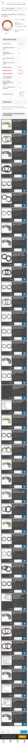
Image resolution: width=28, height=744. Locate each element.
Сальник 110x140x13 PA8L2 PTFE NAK (18, 401)
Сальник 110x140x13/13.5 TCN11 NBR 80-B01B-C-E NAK (19, 491)
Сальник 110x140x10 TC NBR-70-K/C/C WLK (19, 713)
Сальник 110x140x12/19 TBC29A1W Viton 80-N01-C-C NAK (19, 387)
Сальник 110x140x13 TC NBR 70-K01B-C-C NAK (19, 475)
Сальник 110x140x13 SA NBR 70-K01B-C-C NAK (19, 416)
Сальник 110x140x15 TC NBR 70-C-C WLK (19, 268)
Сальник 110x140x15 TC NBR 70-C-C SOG (19, 612)
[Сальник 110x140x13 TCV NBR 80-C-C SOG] (7, 302)
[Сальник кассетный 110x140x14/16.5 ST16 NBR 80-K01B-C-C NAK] (7, 257)
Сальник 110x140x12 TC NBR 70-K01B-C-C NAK (19, 357)
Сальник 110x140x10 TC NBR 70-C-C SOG (19, 283)
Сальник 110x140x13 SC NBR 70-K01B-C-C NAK (19, 431)
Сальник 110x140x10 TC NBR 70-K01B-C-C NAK (19, 150)
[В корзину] (24, 131)
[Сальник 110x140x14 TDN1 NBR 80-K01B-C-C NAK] (7, 554)
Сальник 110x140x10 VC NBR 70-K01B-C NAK (19, 327)
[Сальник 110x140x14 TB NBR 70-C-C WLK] (7, 213)
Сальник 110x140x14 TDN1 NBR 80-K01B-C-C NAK (19, 551)
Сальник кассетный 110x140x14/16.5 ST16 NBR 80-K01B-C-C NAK (19, 254)
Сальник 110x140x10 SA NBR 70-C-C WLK (19, 120)
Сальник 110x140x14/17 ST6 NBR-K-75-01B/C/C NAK (19, 700)
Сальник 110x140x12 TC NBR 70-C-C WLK (19, 165)
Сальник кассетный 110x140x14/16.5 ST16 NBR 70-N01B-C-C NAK (19, 658)
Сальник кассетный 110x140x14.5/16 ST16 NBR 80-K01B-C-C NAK (19, 565)
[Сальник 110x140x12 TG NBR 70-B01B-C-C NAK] (7, 376)
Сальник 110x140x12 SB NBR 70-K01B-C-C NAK (19, 342)
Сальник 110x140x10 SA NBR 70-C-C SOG (19, 135)
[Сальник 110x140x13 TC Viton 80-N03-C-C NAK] (7, 631)
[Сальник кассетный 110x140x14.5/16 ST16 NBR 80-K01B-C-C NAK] (7, 568)
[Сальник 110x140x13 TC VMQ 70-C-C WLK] (7, 33)
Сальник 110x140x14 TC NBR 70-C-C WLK (19, 224)
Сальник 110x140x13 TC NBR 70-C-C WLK (19, 194)
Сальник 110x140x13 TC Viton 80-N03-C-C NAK (19, 627)
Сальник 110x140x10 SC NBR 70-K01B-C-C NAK (19, 313)
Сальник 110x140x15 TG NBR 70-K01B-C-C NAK (18, 580)
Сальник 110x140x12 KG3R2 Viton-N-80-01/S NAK (19, 686)
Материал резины (7, 67)
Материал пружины (8, 73)
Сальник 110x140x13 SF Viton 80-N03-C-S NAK (19, 642)
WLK (23, 19)
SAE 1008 (20, 70)
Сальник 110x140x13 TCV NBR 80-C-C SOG (18, 298)
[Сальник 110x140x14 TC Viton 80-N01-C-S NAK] (7, 539)
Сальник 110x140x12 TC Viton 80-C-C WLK (19, 180)
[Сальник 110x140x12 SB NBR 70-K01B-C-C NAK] (7, 346)
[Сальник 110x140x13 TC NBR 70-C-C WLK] (7, 198)
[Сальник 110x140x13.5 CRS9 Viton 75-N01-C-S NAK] (7, 509)
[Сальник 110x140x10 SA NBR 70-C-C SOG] (7, 139)
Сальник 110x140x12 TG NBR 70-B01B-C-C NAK (18, 372)
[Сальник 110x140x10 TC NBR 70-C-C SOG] (7, 287)
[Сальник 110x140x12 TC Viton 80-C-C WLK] (7, 184)
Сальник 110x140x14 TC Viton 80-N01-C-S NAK (19, 535)
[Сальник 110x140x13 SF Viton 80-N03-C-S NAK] (7, 646)
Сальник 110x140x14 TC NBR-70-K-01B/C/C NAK (19, 671)
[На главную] (2, 8)
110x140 (16, 31)
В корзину (24, 731)
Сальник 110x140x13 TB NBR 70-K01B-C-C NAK (19, 461)
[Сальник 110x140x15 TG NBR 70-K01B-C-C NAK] (7, 584)
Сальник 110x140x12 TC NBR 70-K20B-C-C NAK (19, 239)
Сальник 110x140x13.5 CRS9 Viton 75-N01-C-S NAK (19, 506)
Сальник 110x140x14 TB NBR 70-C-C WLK (19, 209)
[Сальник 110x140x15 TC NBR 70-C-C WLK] (7, 272)
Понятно (22, 736)
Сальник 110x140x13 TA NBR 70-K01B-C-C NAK (19, 446)
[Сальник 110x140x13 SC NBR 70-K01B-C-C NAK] (7, 435)
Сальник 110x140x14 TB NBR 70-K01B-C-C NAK (19, 520)
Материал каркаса (7, 70)
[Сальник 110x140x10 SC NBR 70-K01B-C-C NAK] (7, 317)
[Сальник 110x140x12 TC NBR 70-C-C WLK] (7, 169)
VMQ (19, 67)
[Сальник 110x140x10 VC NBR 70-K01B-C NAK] (7, 331)
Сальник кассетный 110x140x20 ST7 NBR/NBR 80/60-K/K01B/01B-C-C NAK (18, 596)
